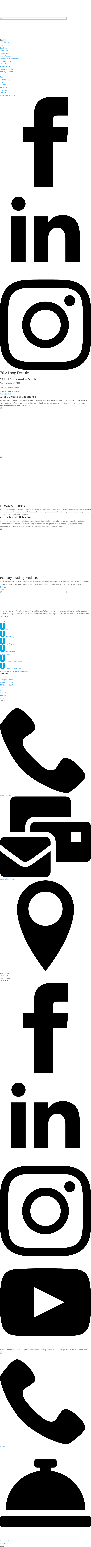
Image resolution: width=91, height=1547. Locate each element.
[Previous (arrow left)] (1, 1546)
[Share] (5, 1543)
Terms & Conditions (55, 1350)
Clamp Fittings (5, 693)
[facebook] (45, 187)
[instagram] (45, 370)
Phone (2, 1446)
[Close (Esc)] (7, 1543)
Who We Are (4, 43)
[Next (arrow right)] (3, 1546)
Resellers (3, 90)
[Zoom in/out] (1, 1543)
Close (3, 40)
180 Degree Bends (7, 685)
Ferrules (3, 695)
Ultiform (3, 698)
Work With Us (5, 56)
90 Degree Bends (6, 680)
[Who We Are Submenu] (10, 43)
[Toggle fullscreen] (3, 1543)
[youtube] (45, 1347)
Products (3, 64)
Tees (1, 690)
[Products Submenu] (7, 64)
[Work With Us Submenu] (11, 56)
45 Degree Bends (6, 682)
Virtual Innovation (80, 1350)
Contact (3, 93)
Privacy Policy (41, 1350)
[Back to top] (1, 1352)
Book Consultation (6, 1540)
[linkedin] (45, 278)
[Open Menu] (1, 677)
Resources (4, 87)
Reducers (3, 687)
